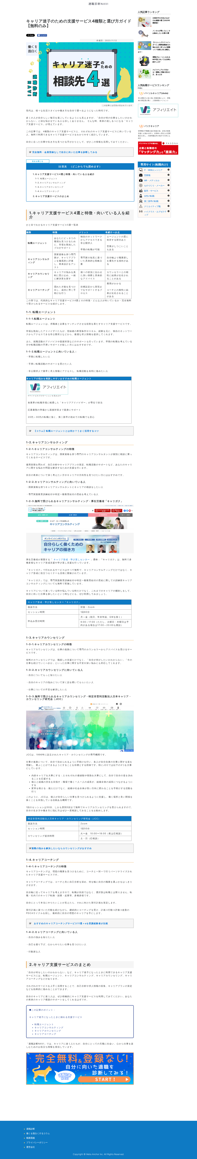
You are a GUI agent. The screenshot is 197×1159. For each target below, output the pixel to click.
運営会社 (30, 1147)
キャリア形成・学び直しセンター (72, 559)
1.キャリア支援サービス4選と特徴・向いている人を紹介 (64, 174)
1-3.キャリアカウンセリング (49, 187)
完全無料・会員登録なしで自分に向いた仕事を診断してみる (64, 152)
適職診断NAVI (98, 4)
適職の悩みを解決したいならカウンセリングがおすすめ (61, 848)
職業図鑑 (30, 1138)
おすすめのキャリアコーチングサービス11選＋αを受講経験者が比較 (71, 923)
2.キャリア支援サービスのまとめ (51, 196)
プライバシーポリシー (37, 1142)
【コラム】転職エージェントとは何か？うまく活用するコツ (66, 431)
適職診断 (30, 1128)
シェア (43, 35)
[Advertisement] (80, 1099)
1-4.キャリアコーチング (47, 191)
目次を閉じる (37, 161)
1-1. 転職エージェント (46, 178)
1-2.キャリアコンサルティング (50, 182)
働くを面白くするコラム (38, 1133)
